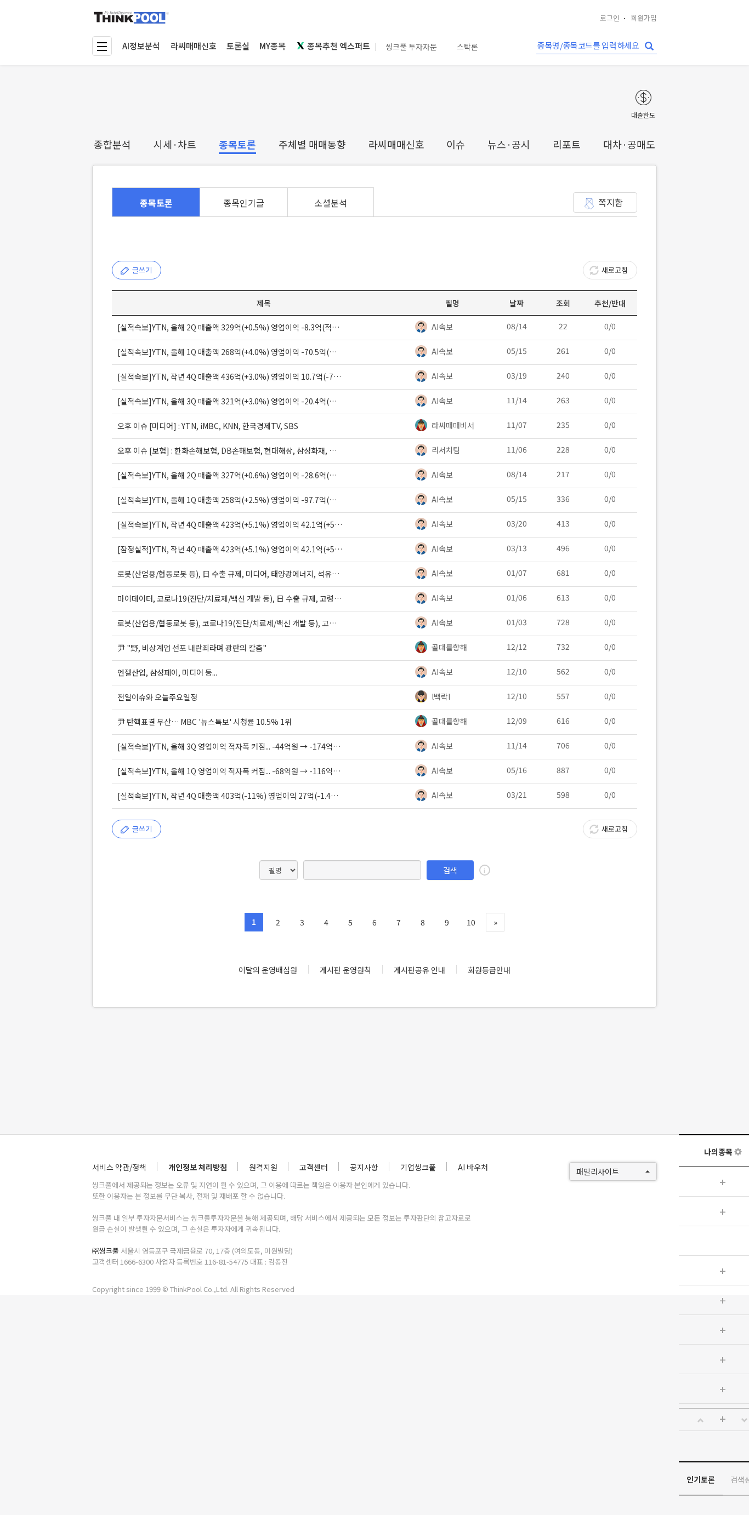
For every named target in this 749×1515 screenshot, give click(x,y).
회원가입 (644, 18)
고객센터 (313, 1167)
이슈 (455, 144)
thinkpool (131, 17)
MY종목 (272, 46)
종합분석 (112, 144)
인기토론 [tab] (700, 1479)
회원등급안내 (489, 969)
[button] (701, 1420)
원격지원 (263, 1167)
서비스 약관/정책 (119, 1167)
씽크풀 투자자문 (411, 47)
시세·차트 (175, 144)
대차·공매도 (629, 144)
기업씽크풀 (418, 1167)
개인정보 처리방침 (197, 1167)
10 (471, 922)
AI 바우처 (473, 1167)
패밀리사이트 (597, 1171)
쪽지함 (610, 202)
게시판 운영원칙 (345, 969)
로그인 (610, 18)
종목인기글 (243, 202)
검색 (450, 870)
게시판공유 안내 (419, 969)
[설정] (738, 1152)
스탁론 (467, 47)
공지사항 (364, 1167)
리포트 (567, 144)
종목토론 (237, 144)
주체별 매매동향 (312, 144)
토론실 (237, 46)
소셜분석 (330, 202)
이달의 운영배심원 (268, 969)
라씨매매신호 (194, 46)
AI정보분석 (141, 46)
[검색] (649, 47)
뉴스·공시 (508, 144)
